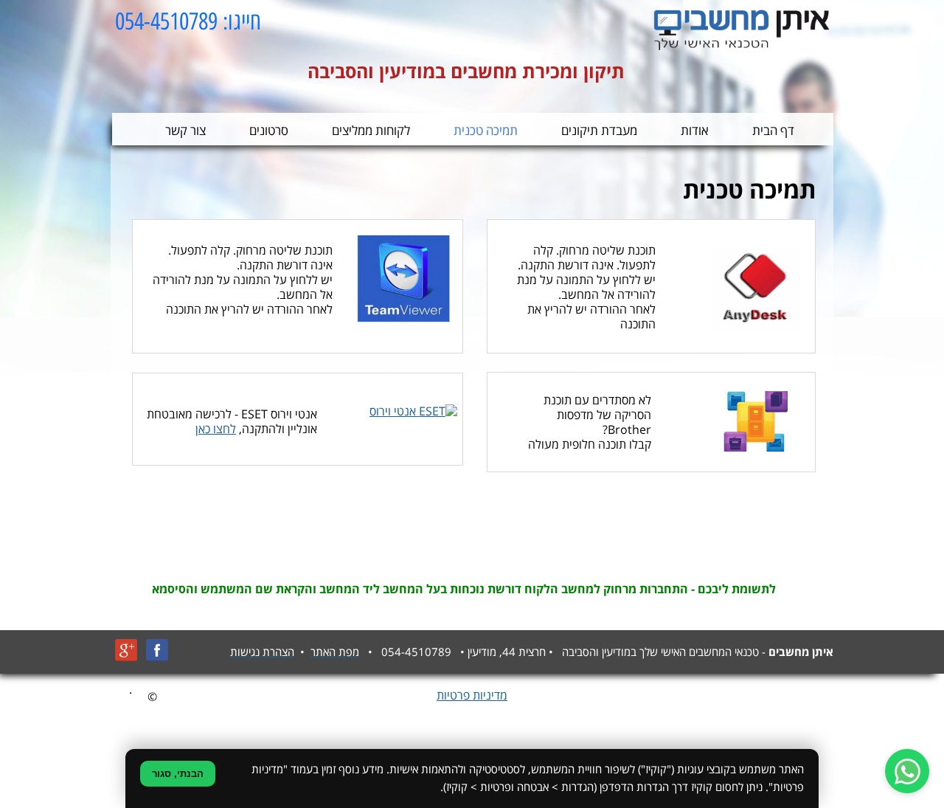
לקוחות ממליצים (371, 131)
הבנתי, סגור (178, 773)
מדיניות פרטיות (472, 695)
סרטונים (268, 131)
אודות (695, 131)
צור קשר (185, 131)
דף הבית (773, 131)
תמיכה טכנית (486, 131)
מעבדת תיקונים (599, 131)
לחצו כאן (215, 429)
